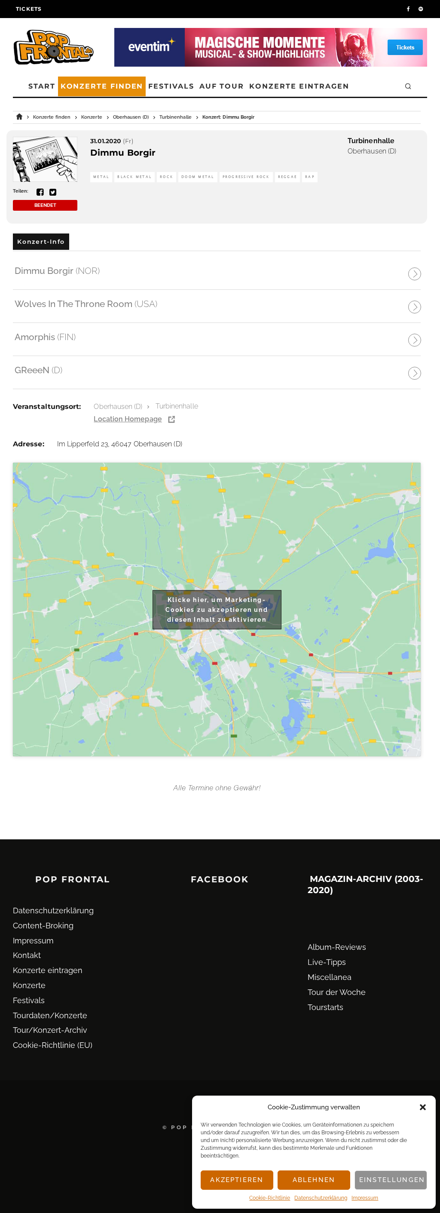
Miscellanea (329, 977)
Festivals (171, 86)
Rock (166, 176)
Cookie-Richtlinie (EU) (52, 1045)
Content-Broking (43, 925)
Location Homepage (128, 419)
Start (41, 86)
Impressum (364, 1198)
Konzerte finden (102, 86)
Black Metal (134, 176)
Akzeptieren (236, 1180)
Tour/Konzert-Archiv (50, 1030)
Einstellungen (392, 1180)
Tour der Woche (337, 992)
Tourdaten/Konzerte (50, 1015)
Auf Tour (221, 86)
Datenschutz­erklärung (320, 1198)
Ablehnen (314, 1180)
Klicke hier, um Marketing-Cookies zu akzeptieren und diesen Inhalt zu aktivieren (216, 609)
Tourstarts (325, 1007)
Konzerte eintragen (299, 86)
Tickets (29, 9)
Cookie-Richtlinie (269, 1198)
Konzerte (29, 985)
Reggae (287, 176)
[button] (423, 1107)
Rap (310, 176)
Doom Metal (197, 176)
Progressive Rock (246, 176)
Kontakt (27, 955)
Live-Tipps (327, 962)
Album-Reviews (337, 947)
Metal (101, 176)
